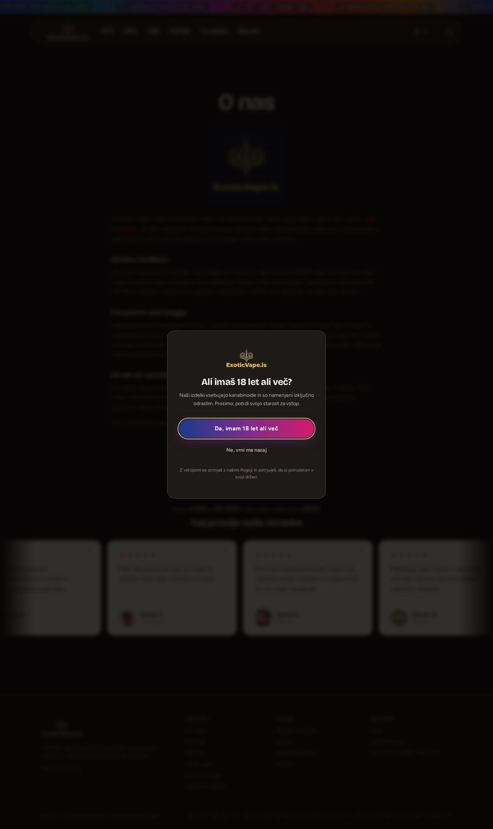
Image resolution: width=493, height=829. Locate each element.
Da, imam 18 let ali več (246, 428)
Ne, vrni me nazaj (246, 450)
